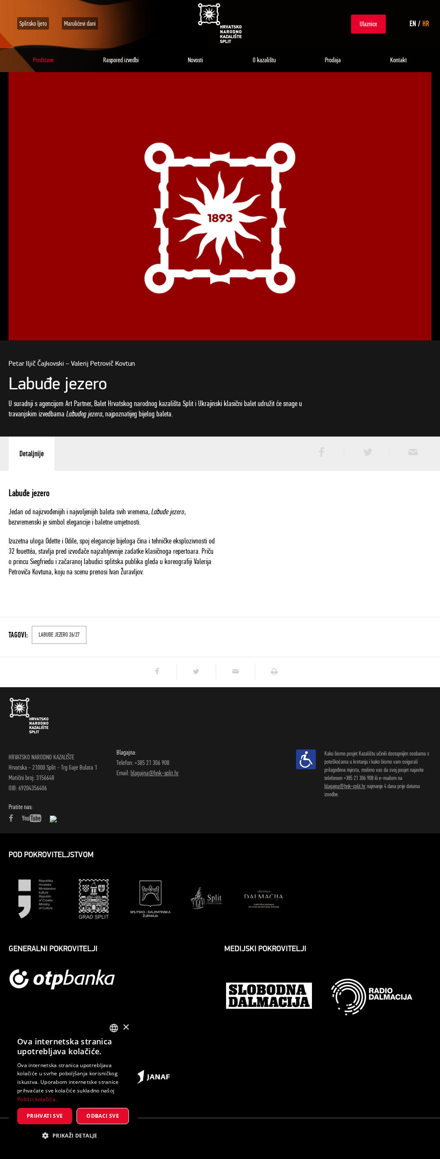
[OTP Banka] (67, 978)
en (412, 23)
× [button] (125, 1027)
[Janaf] (150, 1076)
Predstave (43, 60)
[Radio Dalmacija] (371, 997)
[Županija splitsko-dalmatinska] (150, 898)
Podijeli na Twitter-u (365, 452)
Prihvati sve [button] (45, 1116)
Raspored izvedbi (121, 60)
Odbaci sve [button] (102, 1116)
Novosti (195, 60)
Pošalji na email (409, 452)
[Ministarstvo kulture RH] (37, 898)
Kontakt (398, 60)
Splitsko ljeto (33, 23)
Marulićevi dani (80, 23)
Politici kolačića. (37, 1099)
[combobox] (114, 1028)
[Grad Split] (94, 898)
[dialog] (73, 1083)
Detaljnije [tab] (31, 453)
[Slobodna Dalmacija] (269, 997)
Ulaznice (368, 24)
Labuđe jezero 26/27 (59, 634)
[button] (73, 1136)
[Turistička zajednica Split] (207, 898)
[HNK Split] (220, 23)
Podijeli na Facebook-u (320, 452)
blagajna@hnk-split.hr (155, 773)
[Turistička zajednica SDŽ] (264, 898)
